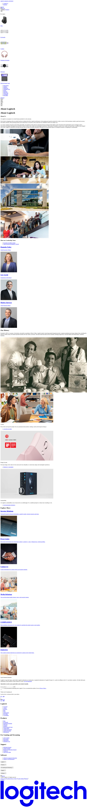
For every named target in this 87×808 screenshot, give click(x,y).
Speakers (5, 726)
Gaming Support (6, 748)
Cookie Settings (20, 778)
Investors (5, 709)
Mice (4, 721)
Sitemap (26, 778)
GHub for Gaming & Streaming (10, 758)
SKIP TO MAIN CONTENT (7, 1)
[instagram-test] (1, 696)
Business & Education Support (9, 749)
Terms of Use (3, 778)
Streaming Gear (6, 741)
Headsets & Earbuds (7, 723)
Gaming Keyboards (7, 729)
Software (2, 97)
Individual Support (7, 747)
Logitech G (5, 3)
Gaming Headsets (7, 730)
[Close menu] (2, 11)
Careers (5, 707)
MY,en (3, 8)
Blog (4, 710)
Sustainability (6, 712)
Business (5, 4)
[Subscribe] (14, 687)
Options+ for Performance (8, 759)
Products (3, 9)
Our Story (5, 706)
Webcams (5, 724)
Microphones (6, 732)
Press (4, 711)
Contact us (5, 751)
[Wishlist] (2, 102)
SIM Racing (5, 740)
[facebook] (3, 696)
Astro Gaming (6, 737)
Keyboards (5, 722)
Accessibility (6, 715)
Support (2, 7)
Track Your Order (7, 752)
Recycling (5, 714)
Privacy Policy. (43, 688)
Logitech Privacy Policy (12, 778)
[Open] (2, 105)
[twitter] (2, 696)
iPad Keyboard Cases (8, 727)
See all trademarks (28, 681)
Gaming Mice (6, 728)
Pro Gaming (5, 739)
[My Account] (2, 104)
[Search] (2, 100)
